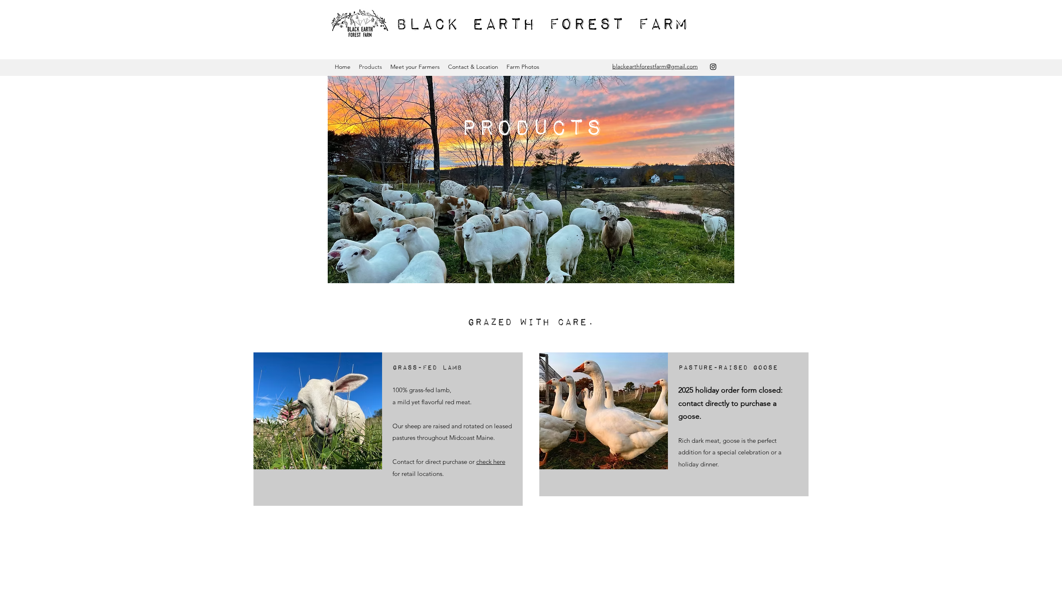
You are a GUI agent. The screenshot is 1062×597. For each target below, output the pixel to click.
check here (490, 462)
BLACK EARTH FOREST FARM (542, 24)
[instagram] (713, 67)
